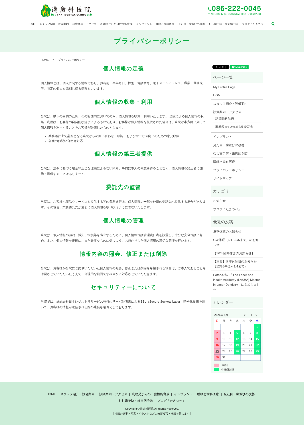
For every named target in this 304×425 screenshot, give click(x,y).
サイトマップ (222, 178)
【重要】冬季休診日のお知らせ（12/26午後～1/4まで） (235, 264)
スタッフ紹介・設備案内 (54, 24)
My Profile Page (224, 87)
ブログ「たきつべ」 (254, 24)
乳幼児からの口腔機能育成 (116, 24)
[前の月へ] (244, 315)
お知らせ (219, 200)
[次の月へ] (257, 315)
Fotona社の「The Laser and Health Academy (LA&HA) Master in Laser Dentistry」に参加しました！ (236, 282)
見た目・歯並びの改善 (191, 24)
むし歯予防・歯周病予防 (223, 24)
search (273, 24)
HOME (32, 24)
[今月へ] (250, 315)
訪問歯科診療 (224, 118)
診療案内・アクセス (85, 24)
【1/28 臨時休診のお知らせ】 (234, 253)
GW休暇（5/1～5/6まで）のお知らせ (236, 242)
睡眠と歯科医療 (165, 24)
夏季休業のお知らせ (227, 231)
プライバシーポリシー (228, 170)
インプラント (144, 24)
